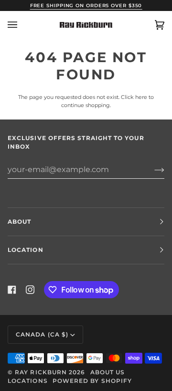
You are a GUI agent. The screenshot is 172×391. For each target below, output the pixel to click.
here (141, 97)
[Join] (151, 169)
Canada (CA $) (42, 334)
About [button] (19, 221)
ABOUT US (107, 372)
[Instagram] (30, 289)
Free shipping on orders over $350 (86, 5)
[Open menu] (22, 24)
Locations (28, 380)
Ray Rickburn (41, 372)
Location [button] (25, 249)
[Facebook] (12, 289)
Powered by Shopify (92, 380)
